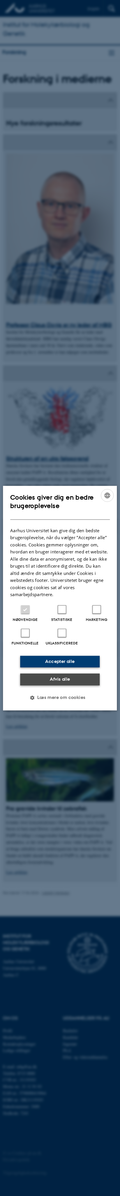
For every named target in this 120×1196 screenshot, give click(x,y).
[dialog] (60, 598)
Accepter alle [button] (60, 661)
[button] (59, 697)
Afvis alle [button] (60, 679)
